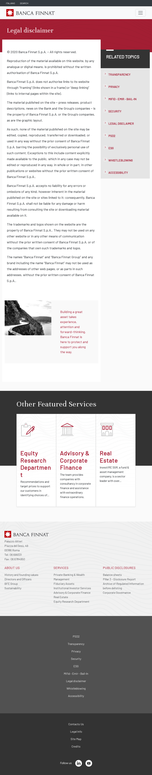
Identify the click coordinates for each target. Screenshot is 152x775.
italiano (10, 3)
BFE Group (11, 583)
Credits (76, 746)
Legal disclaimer (121, 123)
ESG (111, 148)
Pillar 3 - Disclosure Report (119, 579)
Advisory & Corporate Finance (72, 592)
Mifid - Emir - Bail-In (122, 99)
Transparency (119, 74)
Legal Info (76, 731)
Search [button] (24, 3)
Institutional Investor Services (72, 588)
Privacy (114, 86)
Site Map (76, 739)
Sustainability (12, 588)
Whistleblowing (120, 160)
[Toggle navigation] (140, 13)
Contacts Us (76, 724)
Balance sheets (112, 574)
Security (114, 111)
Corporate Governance (117, 592)
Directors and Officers (18, 579)
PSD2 (111, 135)
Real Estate (61, 597)
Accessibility (118, 172)
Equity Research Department (71, 601)
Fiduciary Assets (64, 583)
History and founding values (21, 574)
